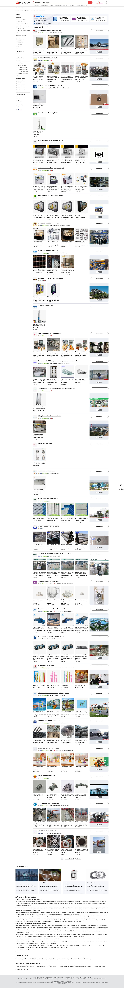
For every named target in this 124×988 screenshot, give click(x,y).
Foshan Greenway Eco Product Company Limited (50, 195)
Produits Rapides (79, 977)
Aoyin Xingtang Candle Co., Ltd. (46, 665)
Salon (33, 958)
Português (57, 978)
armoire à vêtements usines (79, 5)
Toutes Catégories (20, 7)
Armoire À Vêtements (62, 958)
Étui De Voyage (87, 958)
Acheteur (87, 7)
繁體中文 (36, 978)
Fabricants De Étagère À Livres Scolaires (83, 966)
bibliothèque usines (44, 5)
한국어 (72, 978)
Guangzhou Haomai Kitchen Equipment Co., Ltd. (50, 140)
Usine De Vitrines (30, 966)
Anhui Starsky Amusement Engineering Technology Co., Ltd (53, 693)
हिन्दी (84, 978)
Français (44, 978)
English (27, 978)
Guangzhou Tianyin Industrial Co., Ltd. (48, 57)
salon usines (51, 5)
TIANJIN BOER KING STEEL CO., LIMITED (48, 526)
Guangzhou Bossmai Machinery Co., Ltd (48, 223)
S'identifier (106, 3)
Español (48, 978)
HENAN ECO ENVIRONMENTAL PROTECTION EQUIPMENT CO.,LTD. (55, 553)
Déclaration (42, 977)
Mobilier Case (19, 958)
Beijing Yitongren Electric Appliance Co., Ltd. (49, 416)
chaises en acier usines (70, 5)
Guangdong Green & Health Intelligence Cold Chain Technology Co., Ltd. (56, 388)
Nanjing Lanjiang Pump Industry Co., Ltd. (48, 803)
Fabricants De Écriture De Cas (22, 969)
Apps (100, 7)
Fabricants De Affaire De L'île (99, 966)
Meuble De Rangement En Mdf (75, 958)
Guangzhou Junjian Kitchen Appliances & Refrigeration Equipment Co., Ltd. (57, 360)
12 (77, 858)
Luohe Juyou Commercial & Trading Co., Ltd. (49, 333)
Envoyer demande (99, 30)
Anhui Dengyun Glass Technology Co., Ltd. (49, 581)
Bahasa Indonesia (102, 978)
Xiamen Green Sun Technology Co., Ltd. (48, 113)
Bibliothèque (27, 958)
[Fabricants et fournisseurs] (23, 2)
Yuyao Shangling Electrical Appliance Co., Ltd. (50, 85)
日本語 (40, 978)
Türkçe (92, 978)
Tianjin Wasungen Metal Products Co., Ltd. (49, 720)
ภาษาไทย (88, 978)
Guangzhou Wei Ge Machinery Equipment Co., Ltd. (51, 168)
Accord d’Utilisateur (49, 977)
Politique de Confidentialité (58, 977)
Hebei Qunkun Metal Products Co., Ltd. (48, 250)
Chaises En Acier (52, 958)
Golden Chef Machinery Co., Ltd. (46, 471)
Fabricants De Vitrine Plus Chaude (66, 966)
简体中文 (31, 978)
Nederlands (80, 978)
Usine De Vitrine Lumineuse (42, 966)
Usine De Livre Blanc (21, 966)
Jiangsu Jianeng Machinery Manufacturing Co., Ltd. (51, 608)
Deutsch (53, 978)
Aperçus (85, 977)
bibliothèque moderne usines (60, 5)
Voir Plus (18, 952)
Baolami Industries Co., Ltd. (45, 443)
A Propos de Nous (36, 977)
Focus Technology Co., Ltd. (61, 981)
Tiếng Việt (96, 978)
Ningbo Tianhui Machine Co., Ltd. (46, 775)
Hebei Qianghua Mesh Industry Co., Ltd (48, 498)
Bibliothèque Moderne (41, 958)
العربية (76, 978)
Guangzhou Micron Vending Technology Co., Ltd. (50, 278)
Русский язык (67, 978)
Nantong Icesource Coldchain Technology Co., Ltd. (51, 636)
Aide (95, 7)
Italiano (62, 978)
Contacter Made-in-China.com (70, 977)
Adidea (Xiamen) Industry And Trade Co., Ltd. (49, 30)
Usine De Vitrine (53, 966)
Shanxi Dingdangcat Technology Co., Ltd (48, 748)
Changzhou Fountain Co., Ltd (45, 305)
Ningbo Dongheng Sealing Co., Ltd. (47, 830)
